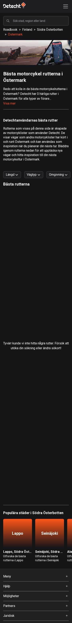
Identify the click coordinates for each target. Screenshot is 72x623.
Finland (27, 29)
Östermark (15, 34)
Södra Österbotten (50, 29)
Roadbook (10, 29)
